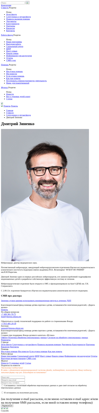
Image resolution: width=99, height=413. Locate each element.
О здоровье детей (16, 363)
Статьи (9, 99)
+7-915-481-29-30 (8, 323)
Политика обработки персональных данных (27, 337)
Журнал (4, 87)
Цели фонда (11, 14)
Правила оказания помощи (18, 19)
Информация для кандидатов (19, 56)
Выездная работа (13, 44)
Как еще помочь (13, 78)
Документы (11, 21)
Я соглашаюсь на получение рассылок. (49, 398)
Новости (10, 94)
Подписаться (7, 406)
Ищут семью (11, 51)
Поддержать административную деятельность (26, 81)
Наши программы (14, 42)
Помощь (5, 65)
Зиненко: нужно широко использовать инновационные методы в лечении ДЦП (36, 301)
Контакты (10, 31)
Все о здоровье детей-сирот (18, 96)
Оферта (4, 337)
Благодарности (12, 24)
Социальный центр (14, 46)
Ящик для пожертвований (17, 83)
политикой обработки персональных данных (37, 385)
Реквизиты (6, 340)
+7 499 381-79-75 (8, 314)
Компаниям (6, 5)
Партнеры (10, 26)
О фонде (5, 8)
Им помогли (11, 74)
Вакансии (10, 28)
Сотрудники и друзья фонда (18, 17)
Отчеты (9, 58)
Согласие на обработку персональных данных (67, 337)
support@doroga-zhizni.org (12, 328)
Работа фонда (7, 35)
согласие (71, 385)
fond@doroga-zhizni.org (11, 317)
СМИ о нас (11, 60)
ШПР (8, 49)
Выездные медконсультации (13, 358)
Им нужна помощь (14, 71)
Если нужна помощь (15, 76)
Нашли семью (12, 53)
